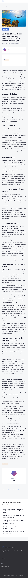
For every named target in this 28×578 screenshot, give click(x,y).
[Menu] (25, 1)
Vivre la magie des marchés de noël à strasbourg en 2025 (12, 527)
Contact (3, 569)
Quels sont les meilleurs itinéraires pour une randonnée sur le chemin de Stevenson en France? (13, 522)
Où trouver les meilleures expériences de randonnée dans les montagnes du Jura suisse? (13, 510)
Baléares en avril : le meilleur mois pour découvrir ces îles (13, 532)
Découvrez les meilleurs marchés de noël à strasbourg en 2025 (13, 516)
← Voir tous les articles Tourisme (10, 489)
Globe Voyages (10, 547)
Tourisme (8, 6)
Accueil (3, 6)
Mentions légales (5, 566)
